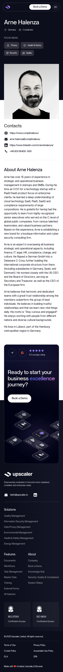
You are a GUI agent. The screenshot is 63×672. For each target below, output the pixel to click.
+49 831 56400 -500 (21, 151)
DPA (35, 656)
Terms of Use (10, 645)
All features (9, 594)
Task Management (13, 571)
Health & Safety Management (18, 538)
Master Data (10, 577)
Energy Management (14, 543)
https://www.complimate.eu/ (24, 133)
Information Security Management (21, 521)
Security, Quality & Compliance (43, 577)
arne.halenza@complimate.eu (25, 139)
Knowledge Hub (36, 571)
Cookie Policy (10, 651)
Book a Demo (40, 6)
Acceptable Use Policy (43, 651)
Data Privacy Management (17, 527)
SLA (6, 656)
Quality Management (14, 515)
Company (33, 560)
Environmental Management (18, 532)
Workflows (9, 566)
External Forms (11, 588)
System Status (35, 582)
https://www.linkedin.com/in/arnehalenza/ (32, 145)
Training (8, 582)
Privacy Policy (39, 645)
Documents (10, 560)
